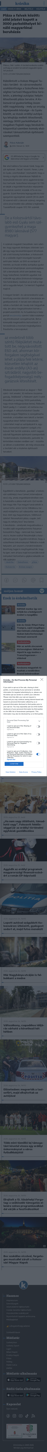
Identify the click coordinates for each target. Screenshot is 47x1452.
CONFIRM (14, 764)
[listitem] (23, 721)
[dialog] (23, 726)
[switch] (38, 726)
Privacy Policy (36, 772)
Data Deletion (11, 772)
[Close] (42, 680)
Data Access (23, 772)
